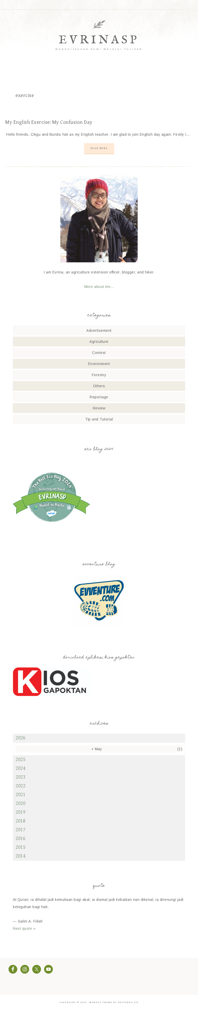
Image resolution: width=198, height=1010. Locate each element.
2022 (20, 786)
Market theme (100, 1002)
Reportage (99, 397)
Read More (99, 148)
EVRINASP (99, 40)
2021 (20, 795)
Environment (99, 364)
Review (99, 408)
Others (99, 386)
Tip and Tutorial (99, 419)
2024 (20, 768)
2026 (20, 738)
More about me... (99, 287)
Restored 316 (128, 1002)
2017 (20, 830)
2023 (20, 777)
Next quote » (24, 928)
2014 (20, 856)
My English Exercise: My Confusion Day (49, 122)
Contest (99, 353)
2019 (20, 812)
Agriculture (99, 342)
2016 (20, 839)
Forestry (99, 375)
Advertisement (99, 330)
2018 (20, 821)
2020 (20, 803)
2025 (20, 760)
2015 (20, 847)
